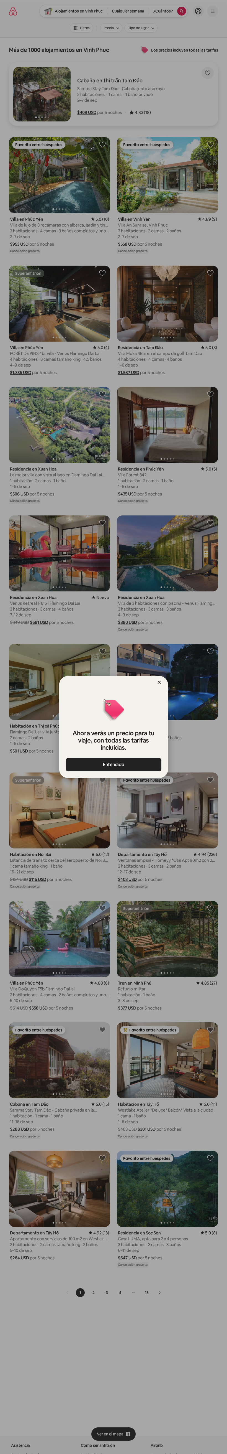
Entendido (113, 764)
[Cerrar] (159, 682)
